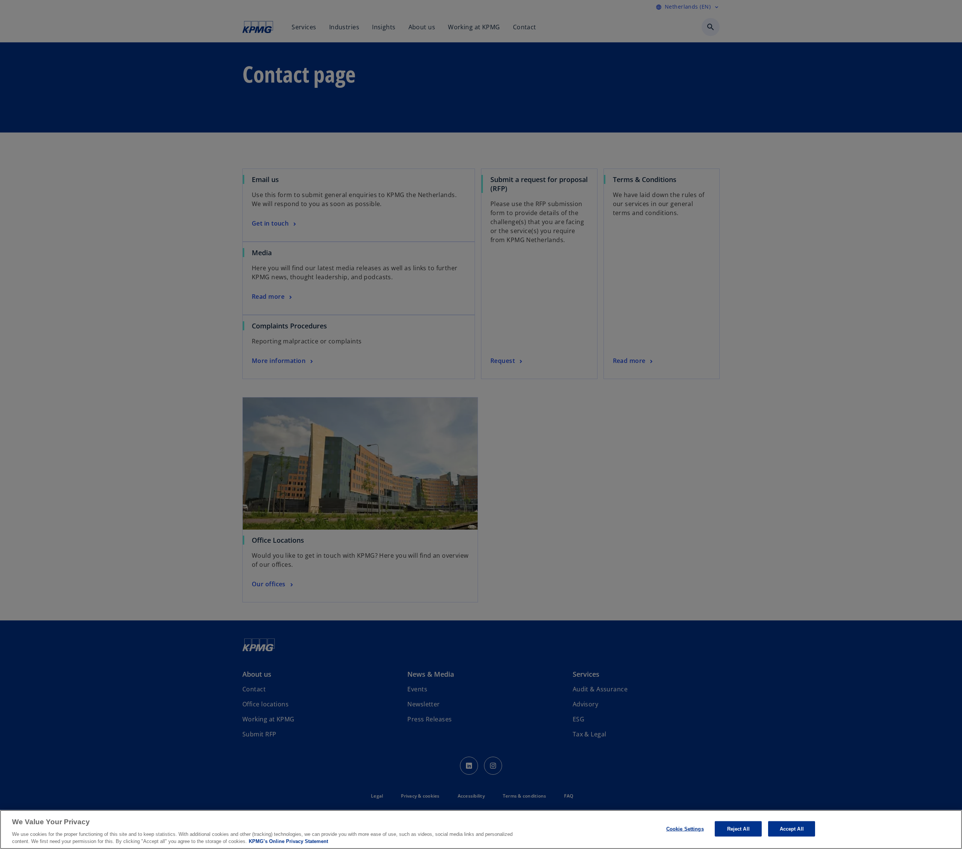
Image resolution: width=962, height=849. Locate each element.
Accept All (792, 829)
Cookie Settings (685, 829)
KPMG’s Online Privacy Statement (288, 841)
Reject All (738, 829)
